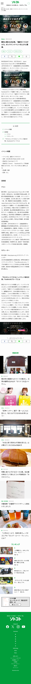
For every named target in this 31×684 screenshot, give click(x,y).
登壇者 (6, 132)
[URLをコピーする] (26, 56)
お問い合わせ (15, 656)
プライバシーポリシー (15, 663)
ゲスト (9, 134)
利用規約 (15, 662)
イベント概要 (8, 129)
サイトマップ (15, 667)
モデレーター (10, 136)
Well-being (15, 648)
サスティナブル (17, 51)
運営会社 (15, 665)
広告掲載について (15, 660)
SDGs (3, 51)
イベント (10, 51)
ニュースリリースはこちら (15, 658)
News (15, 652)
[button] (4, 56)
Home (2, 7)
